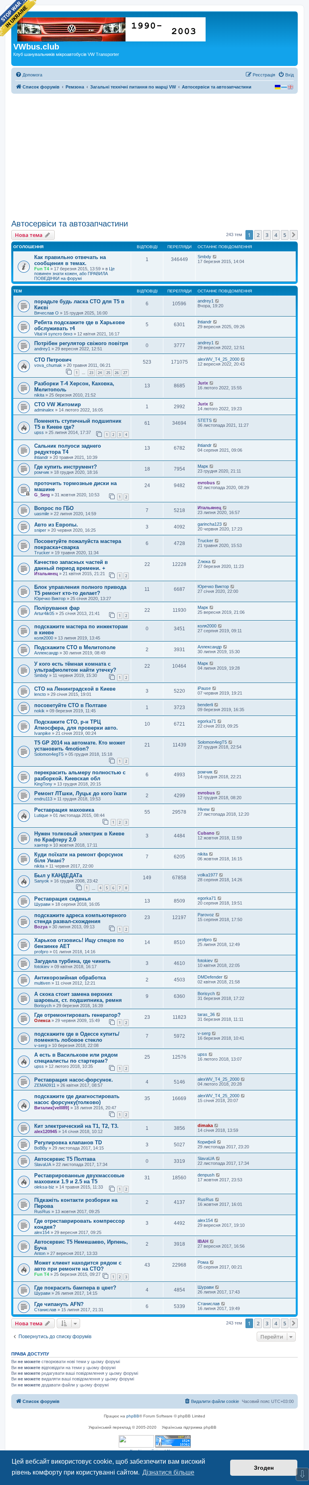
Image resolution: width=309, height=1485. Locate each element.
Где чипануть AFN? (59, 1304)
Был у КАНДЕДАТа (58, 875)
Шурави (42, 904)
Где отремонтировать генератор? (77, 1015)
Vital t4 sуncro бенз (53, 333)
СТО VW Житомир (57, 404)
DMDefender (210, 977)
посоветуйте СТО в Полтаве (70, 705)
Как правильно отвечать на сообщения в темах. (70, 260)
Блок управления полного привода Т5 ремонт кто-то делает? (80, 590)
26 (117, 372)
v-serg (40, 1045)
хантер (41, 845)
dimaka (205, 1125)
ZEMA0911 (45, 1085)
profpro (41, 951)
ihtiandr (205, 321)
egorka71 (207, 721)
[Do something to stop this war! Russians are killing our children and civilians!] (18, 18)
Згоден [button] (264, 1467)
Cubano (206, 833)
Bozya (40, 926)
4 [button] (275, 235)
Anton (39, 1253)
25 (108, 372)
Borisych (43, 1005)
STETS (205, 420)
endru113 (43, 798)
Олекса (42, 1020)
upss (39, 432)
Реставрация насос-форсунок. (73, 1080)
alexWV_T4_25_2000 (218, 359)
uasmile (41, 513)
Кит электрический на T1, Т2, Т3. (76, 1126)
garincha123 (210, 524)
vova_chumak (48, 365)
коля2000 (43, 638)
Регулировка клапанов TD (68, 1142)
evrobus (206, 482)
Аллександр (46, 652)
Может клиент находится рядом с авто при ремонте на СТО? (78, 1266)
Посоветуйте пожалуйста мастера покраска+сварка (77, 544)
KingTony (43, 784)
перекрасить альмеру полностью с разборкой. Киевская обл (80, 775)
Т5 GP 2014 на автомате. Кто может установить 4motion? (79, 746)
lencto (40, 694)
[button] (294, 235)
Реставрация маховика (64, 810)
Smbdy (204, 256)
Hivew (204, 809)
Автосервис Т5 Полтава (64, 1159)
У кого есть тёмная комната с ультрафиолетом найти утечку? (75, 667)
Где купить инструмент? (65, 467)
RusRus (42, 1211)
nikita (39, 395)
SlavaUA (42, 1164)
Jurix (203, 383)
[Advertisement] (154, 156)
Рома (203, 1262)
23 (91, 372)
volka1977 (208, 874)
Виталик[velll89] (51, 1107)
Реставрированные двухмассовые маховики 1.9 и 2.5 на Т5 (79, 1178)
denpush (206, 1174)
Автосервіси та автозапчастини (69, 223)
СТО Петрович (53, 360)
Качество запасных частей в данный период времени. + (71, 565)
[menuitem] (28, 75)
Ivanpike (42, 733)
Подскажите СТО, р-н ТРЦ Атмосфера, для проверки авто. (76, 725)
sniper (40, 530)
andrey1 (206, 300)
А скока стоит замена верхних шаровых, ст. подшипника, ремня (78, 997)
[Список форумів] (112, 27)
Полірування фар (57, 608)
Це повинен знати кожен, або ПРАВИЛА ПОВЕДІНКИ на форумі (74, 273)
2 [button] (258, 235)
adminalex (44, 409)
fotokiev (41, 966)
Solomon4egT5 (49, 754)
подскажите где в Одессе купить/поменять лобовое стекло (76, 1037)
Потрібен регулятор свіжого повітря (81, 343)
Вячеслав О (46, 313)
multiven (42, 983)
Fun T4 (41, 268)
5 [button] (284, 235)
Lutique (41, 815)
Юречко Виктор (50, 598)
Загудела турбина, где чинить (72, 961)
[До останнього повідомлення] (215, 256)
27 (125, 372)
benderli (205, 704)
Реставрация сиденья (62, 899)
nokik (39, 710)
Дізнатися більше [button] (168, 1472)
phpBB (132, 1416)
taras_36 (206, 1014)
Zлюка (204, 561)
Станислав (45, 1309)
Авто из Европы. (56, 525)
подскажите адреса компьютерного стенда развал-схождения (80, 918)
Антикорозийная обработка (70, 978)
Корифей (207, 1141)
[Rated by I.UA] (136, 1441)
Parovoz (206, 914)
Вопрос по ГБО (54, 508)
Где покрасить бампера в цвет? (75, 1288)
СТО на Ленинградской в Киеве (74, 689)
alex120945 (45, 1131)
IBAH (203, 1241)
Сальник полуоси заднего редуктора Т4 (67, 449)
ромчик (41, 472)
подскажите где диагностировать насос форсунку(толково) (76, 1099)
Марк (203, 466)
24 (100, 372)
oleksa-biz (44, 1187)
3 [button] (267, 235)
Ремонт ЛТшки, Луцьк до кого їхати (80, 793)
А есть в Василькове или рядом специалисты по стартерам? (76, 1058)
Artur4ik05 (44, 613)
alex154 (41, 1232)
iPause (204, 688)
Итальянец (209, 507)
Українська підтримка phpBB (189, 1427)
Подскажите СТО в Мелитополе (74, 647)
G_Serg (42, 494)
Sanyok (41, 880)
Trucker (42, 552)
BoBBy (40, 1148)
